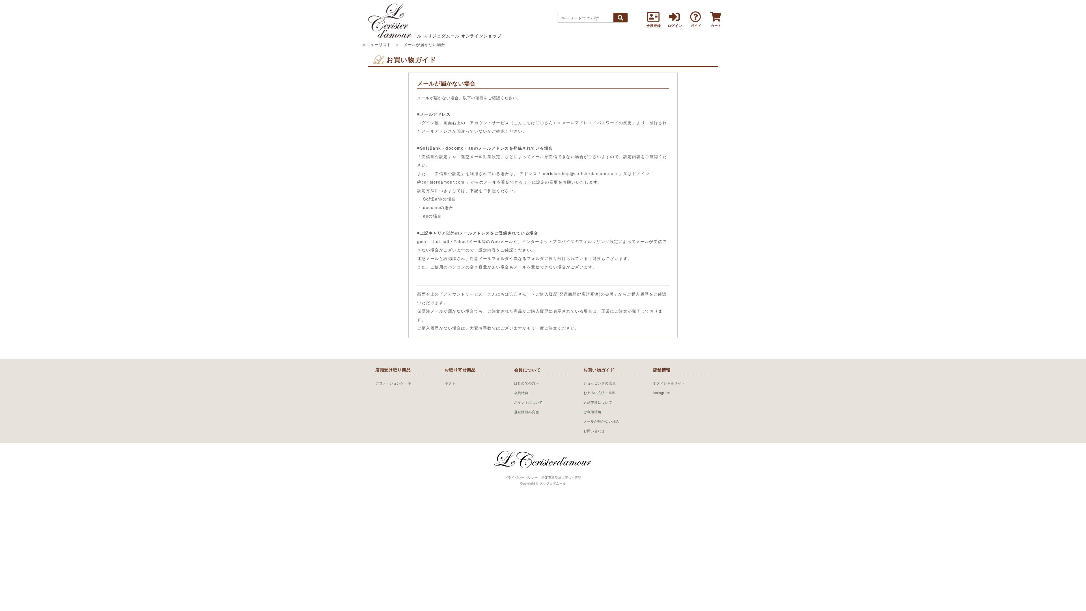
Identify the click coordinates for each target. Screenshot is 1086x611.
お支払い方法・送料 (599, 392)
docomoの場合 (438, 207)
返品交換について (597, 402)
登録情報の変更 (526, 411)
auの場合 (432, 216)
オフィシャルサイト (669, 382)
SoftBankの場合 (439, 199)
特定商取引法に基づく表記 (561, 477)
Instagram (661, 392)
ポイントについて (528, 402)
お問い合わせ (594, 430)
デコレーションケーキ (393, 382)
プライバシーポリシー (521, 477)
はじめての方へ (526, 382)
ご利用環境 (592, 411)
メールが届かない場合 (601, 421)
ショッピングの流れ (599, 382)
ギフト (450, 382)
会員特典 (521, 392)
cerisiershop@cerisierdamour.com (580, 173)
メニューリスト (376, 44)
